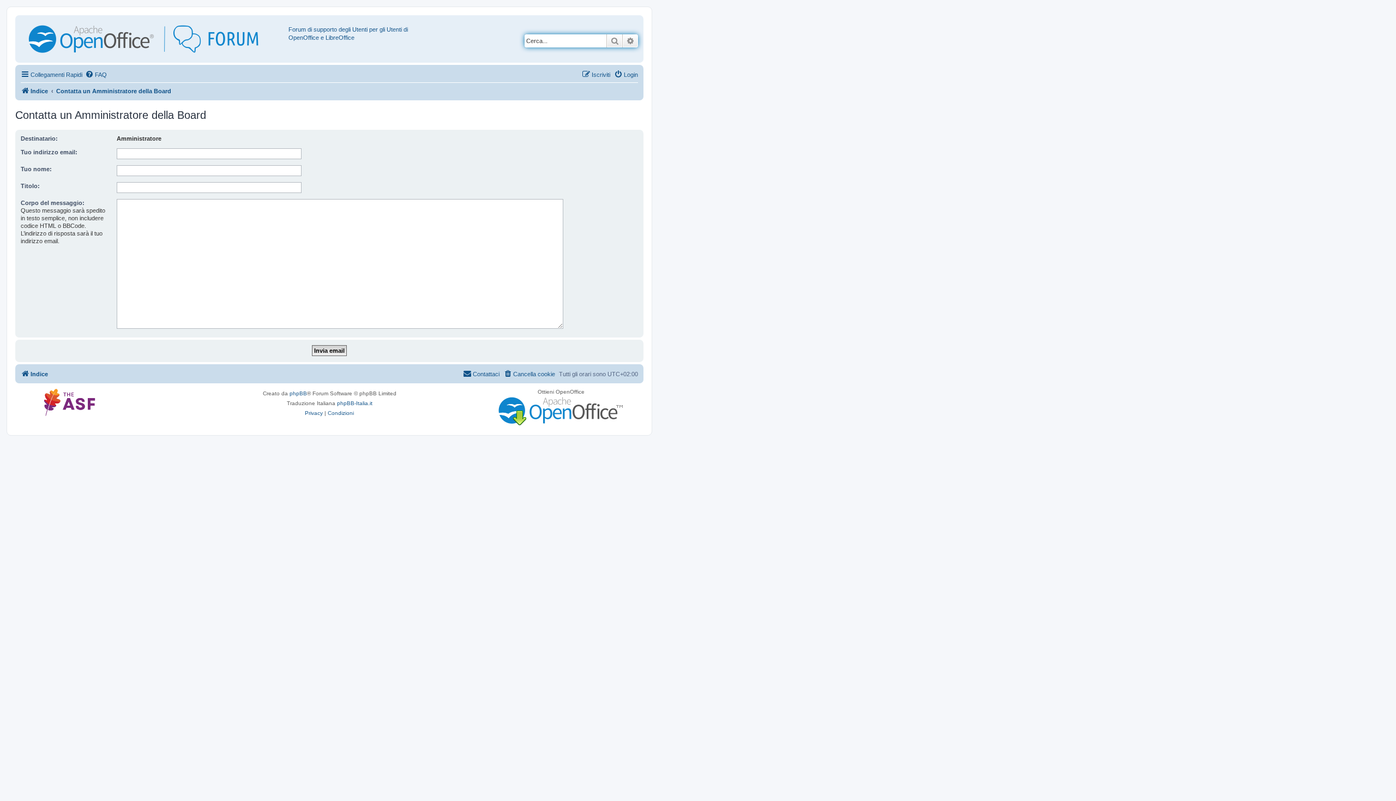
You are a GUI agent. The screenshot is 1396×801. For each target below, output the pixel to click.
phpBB (298, 393)
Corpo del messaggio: (53, 203)
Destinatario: (39, 138)
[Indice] (153, 39)
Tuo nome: (36, 169)
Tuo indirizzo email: (49, 152)
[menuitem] (96, 74)
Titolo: (30, 186)
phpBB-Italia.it (354, 403)
